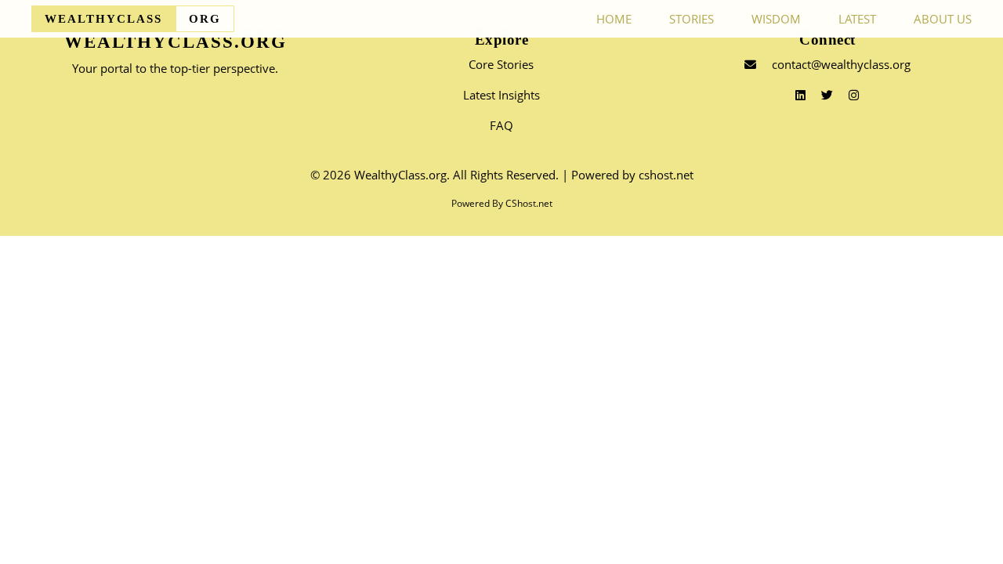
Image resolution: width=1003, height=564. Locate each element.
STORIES (691, 19)
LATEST (857, 19)
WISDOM (776, 19)
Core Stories (501, 64)
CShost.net (528, 203)
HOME (614, 19)
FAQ (501, 125)
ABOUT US (943, 19)
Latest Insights (501, 95)
